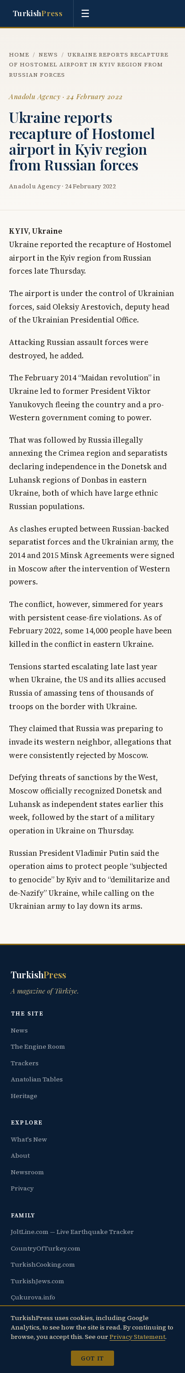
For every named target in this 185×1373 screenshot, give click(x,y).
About (20, 1155)
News (48, 54)
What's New (29, 1139)
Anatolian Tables (37, 1079)
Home (19, 54)
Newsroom (27, 1172)
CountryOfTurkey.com (45, 1248)
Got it (92, 1358)
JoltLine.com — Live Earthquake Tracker (72, 1231)
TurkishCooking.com (43, 1264)
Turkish (37, 13)
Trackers (25, 1063)
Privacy (22, 1188)
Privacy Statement (137, 1336)
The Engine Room (38, 1046)
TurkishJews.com (37, 1281)
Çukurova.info (33, 1297)
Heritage (24, 1095)
